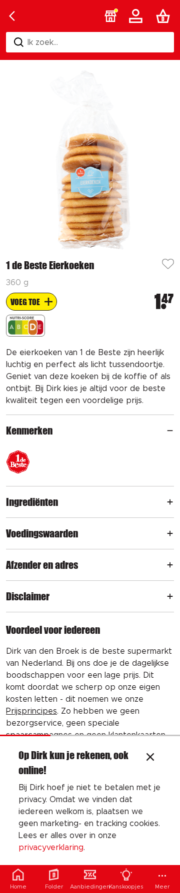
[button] (110, 16)
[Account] (137, 16)
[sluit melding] (150, 758)
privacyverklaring (51, 848)
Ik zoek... (43, 42)
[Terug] (12, 16)
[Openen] (170, 430)
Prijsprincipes (31, 711)
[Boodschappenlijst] (165, 16)
